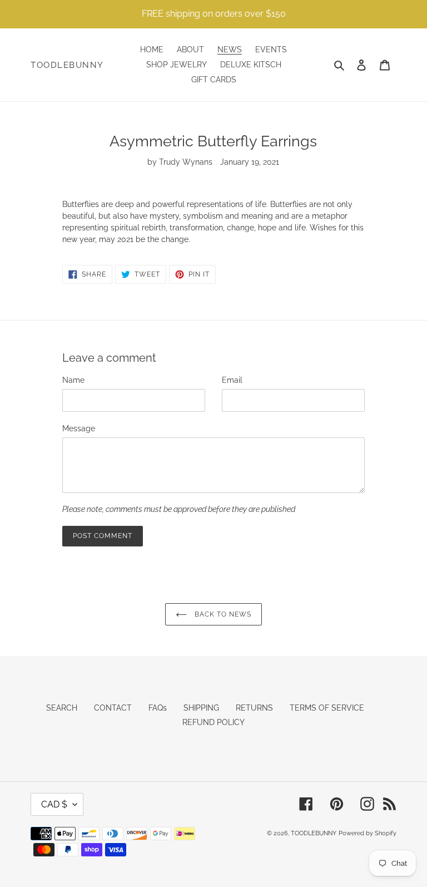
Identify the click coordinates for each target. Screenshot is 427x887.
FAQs (157, 707)
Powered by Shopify (367, 833)
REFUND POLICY (213, 722)
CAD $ (54, 804)
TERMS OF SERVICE (327, 707)
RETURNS (254, 707)
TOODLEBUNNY (67, 65)
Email (232, 380)
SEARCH (61, 707)
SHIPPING (201, 707)
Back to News (221, 614)
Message (78, 428)
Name (73, 380)
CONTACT (113, 707)
